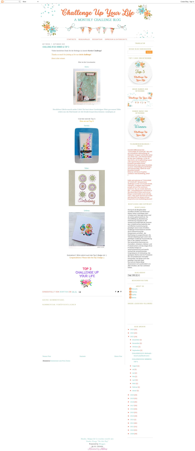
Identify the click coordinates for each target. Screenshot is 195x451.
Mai (133, 376)
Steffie (134, 295)
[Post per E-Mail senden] (79, 292)
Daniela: (87, 126)
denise (134, 298)
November (136, 343)
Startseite (71, 39)
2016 (132, 409)
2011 (132, 427)
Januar (134, 391)
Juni (133, 373)
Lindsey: (87, 211)
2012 (132, 423)
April (134, 380)
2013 (132, 420)
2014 (132, 416)
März (134, 383)
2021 (132, 337)
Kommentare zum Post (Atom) (60, 361)
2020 (132, 395)
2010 (132, 430)
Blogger (102, 444)
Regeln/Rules (84, 39)
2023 (132, 329)
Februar (135, 387)
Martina (134, 292)
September (136, 350)
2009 (132, 434)
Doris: (87, 67)
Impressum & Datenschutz (116, 39)
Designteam (97, 39)
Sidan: (87, 168)
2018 (132, 402)
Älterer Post (118, 356)
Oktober (135, 347)
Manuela (134, 289)
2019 (132, 398)
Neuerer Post (47, 356)
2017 (132, 405)
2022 (132, 333)
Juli (133, 369)
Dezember (136, 340)
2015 (132, 412)
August (134, 366)
